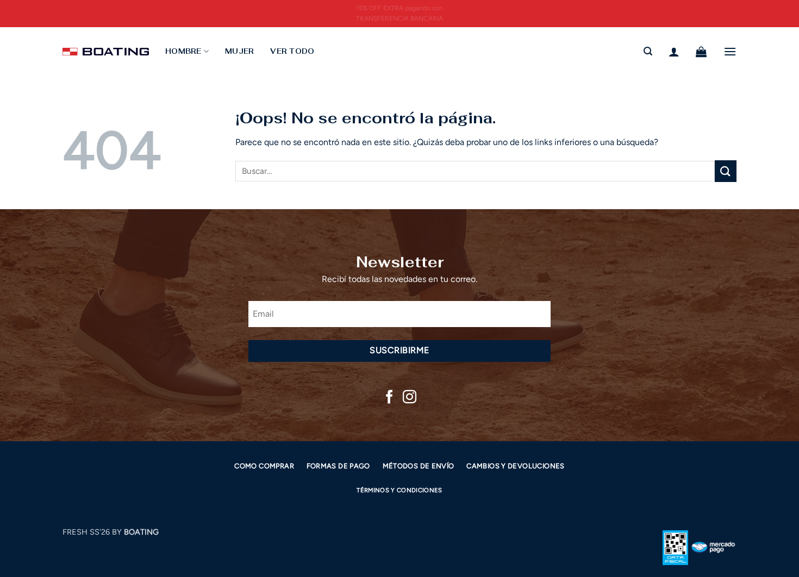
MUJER (239, 51)
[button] (648, 51)
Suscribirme (399, 350)
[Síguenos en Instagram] (409, 397)
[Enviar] (725, 170)
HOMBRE (183, 51)
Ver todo (292, 51)
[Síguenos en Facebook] (389, 397)
